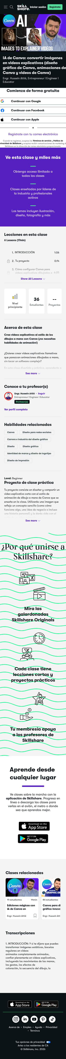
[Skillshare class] (22, 887)
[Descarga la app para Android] (46, 1004)
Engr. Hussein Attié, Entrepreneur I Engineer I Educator (31, 80)
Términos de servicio (42, 141)
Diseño (11, 446)
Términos (35, 1030)
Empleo (27, 1027)
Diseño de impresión (18, 460)
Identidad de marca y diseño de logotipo (29, 453)
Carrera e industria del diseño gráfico (27, 439)
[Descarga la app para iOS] (20, 1004)
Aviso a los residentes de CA (33, 1045)
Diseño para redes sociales (37, 432)
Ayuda (38, 1027)
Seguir (41, 393)
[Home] (23, 7)
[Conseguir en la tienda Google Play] (33, 839)
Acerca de (14, 1027)
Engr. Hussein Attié (29, 393)
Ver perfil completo (16, 409)
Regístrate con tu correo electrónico (33, 134)
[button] (6, 7)
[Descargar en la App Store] (33, 826)
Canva (10, 432)
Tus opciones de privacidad (30, 1042)
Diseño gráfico (31, 446)
